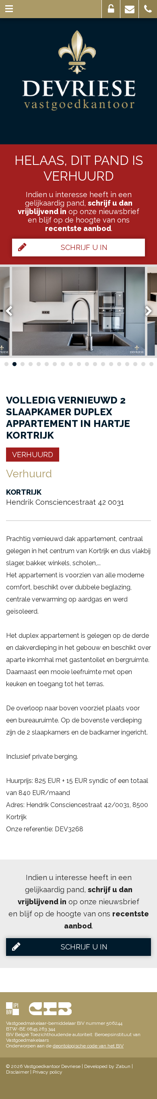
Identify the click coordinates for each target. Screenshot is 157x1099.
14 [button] (110, 364)
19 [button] (151, 364)
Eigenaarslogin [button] (111, 9)
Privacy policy (47, 1072)
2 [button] (14, 364)
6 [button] (46, 364)
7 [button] (54, 364)
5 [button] (38, 364)
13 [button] (102, 364)
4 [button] (30, 364)
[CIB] (50, 1008)
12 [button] (94, 364)
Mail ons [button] (129, 9)
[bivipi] (12, 1008)
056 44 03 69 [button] (148, 9)
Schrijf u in (84, 247)
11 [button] (86, 364)
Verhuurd (32, 454)
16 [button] (126, 364)
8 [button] (62, 364)
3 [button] (22, 364)
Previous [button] (12, 311)
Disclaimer (17, 1072)
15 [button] (118, 364)
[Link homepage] (79, 70)
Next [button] (145, 311)
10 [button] (78, 364)
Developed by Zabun (107, 1066)
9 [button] (70, 364)
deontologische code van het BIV (88, 1046)
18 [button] (143, 364)
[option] (78, 311)
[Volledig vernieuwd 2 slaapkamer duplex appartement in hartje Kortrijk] (78, 311)
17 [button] (134, 364)
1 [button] (6, 364)
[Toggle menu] (9, 9)
